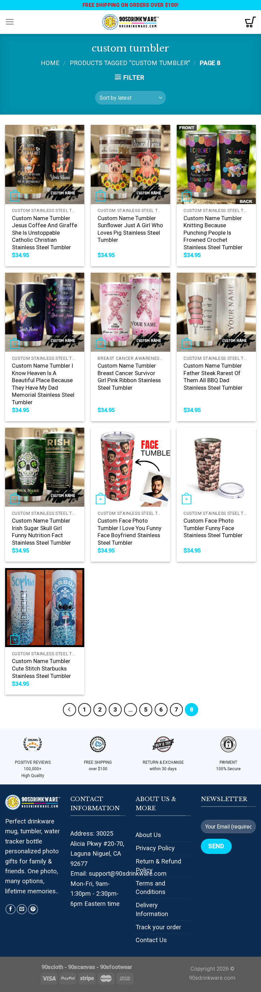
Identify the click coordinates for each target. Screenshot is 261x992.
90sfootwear (116, 967)
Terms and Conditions (151, 888)
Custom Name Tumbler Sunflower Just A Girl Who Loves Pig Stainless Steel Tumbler (130, 229)
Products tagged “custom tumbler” (130, 62)
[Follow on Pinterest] (33, 909)
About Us (148, 834)
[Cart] (250, 22)
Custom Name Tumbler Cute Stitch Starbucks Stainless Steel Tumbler (41, 668)
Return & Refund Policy (158, 866)
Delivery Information (152, 909)
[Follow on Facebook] (10, 909)
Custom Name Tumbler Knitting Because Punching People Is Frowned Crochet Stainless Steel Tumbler (213, 233)
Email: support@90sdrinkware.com (118, 873)
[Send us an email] (22, 909)
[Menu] (10, 22)
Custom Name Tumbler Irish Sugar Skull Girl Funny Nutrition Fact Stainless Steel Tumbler (41, 532)
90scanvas (81, 967)
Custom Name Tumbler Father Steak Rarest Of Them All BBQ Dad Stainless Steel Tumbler (213, 377)
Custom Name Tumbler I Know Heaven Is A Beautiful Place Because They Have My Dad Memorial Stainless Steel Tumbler (43, 384)
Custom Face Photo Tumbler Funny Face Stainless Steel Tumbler (213, 528)
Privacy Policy (155, 848)
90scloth (52, 967)
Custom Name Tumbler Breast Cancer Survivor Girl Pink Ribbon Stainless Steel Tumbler (129, 377)
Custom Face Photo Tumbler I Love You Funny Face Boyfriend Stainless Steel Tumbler (129, 532)
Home (50, 62)
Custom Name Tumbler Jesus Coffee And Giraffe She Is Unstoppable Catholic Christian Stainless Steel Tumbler (44, 233)
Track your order (158, 927)
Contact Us (151, 940)
